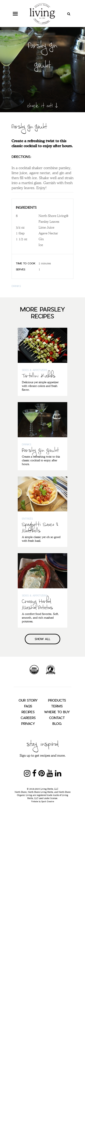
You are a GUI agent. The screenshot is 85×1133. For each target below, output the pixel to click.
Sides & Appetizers (34, 369)
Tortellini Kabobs (38, 376)
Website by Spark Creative (42, 801)
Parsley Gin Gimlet (40, 451)
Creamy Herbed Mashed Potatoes (37, 605)
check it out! (40, 105)
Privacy (28, 723)
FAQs (28, 706)
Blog (56, 723)
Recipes (28, 712)
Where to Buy (57, 712)
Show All (42, 639)
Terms (57, 706)
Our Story (28, 700)
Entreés (27, 518)
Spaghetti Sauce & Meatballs (40, 528)
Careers (28, 718)
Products (57, 700)
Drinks (16, 285)
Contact (57, 718)
